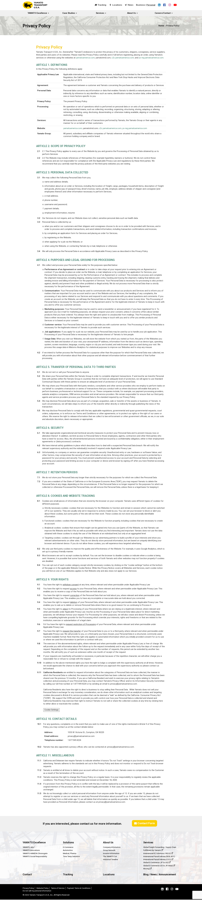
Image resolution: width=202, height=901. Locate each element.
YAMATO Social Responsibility (35, 856)
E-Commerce (68, 847)
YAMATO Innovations (31, 850)
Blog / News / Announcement (159, 874)
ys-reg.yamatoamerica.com (151, 58)
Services (100, 13)
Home (161, 26)
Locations (117, 5)
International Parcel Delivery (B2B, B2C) (159, 856)
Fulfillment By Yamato (152, 850)
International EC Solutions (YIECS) (157, 853)
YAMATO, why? (29, 847)
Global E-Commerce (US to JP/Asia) (158, 865)
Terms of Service (57, 888)
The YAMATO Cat (110, 856)
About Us (131, 13)
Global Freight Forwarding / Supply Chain (159, 847)
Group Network (109, 850)
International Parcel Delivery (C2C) (157, 859)
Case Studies (69, 13)
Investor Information (111, 853)
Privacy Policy (28, 888)
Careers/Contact (163, 13)
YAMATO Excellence (38, 13)
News (130, 5)
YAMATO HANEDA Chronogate (35, 853)
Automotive (68, 850)
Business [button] (140, 5)
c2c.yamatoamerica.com (123, 58)
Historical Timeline (110, 859)
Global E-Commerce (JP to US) (156, 862)
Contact (27, 874)
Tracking (102, 5)
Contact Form (146, 823)
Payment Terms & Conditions (78, 888)
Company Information (112, 847)
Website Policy (42, 888)
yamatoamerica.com (85, 58)
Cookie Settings (51, 710)
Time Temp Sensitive (71, 856)
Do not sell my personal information (37, 891)
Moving (146, 868)
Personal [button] (150, 5)
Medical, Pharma (69, 853)
